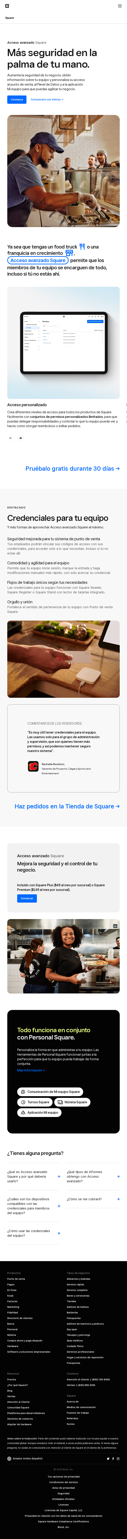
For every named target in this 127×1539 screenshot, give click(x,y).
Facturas (12, 1301)
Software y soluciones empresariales (28, 1352)
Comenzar (27, 898)
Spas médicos (75, 1340)
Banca (10, 1323)
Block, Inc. (63, 1527)
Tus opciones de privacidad (64, 1476)
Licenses (63, 1504)
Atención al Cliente (18, 1402)
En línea (11, 1290)
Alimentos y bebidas (78, 1279)
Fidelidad (12, 1312)
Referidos (72, 1418)
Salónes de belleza (78, 1307)
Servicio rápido (75, 1284)
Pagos (10, 1284)
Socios (71, 1424)
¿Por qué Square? (17, 1385)
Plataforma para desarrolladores (26, 1413)
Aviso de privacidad (63, 1488)
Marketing (13, 1307)
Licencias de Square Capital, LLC (63, 1510)
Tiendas (71, 1301)
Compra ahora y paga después (24, 1340)
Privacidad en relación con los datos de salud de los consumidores (63, 1516)
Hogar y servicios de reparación (85, 1357)
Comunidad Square (18, 1407)
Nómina (11, 1335)
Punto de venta (16, 1279)
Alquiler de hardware (19, 1424)
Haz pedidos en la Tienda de (64, 806)
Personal (12, 1329)
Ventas (11, 1396)
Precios (11, 1379)
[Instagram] (118, 1458)
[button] (20, 438)
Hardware (12, 1346)
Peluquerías (74, 1318)
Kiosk (10, 1295)
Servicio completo (77, 1290)
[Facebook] (113, 1458)
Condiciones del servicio (63, 1482)
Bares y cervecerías (78, 1295)
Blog (9, 1390)
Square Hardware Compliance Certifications (63, 1521)
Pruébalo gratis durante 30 (69, 468)
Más (29, 1070)
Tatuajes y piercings (78, 1335)
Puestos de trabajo (78, 1413)
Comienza (17, 99)
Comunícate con (46, 99)
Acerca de (73, 1401)
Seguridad (63, 1493)
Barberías (72, 1312)
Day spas (72, 1329)
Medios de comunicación (81, 1407)
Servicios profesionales (80, 1352)
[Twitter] (108, 1458)
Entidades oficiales (63, 1499)
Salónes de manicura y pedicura (85, 1323)
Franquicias (73, 1363)
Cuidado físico (75, 1346)
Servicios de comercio (20, 1418)
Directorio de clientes (20, 1318)
